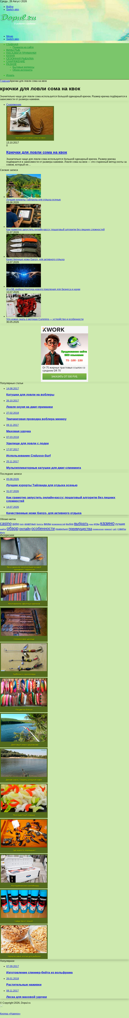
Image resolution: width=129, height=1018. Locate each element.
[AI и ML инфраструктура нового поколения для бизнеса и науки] (23, 286)
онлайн (25, 529)
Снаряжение (15, 61)
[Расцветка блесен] (24, 711)
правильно (61, 529)
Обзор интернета (22, 70)
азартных (30, 524)
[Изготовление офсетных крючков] (24, 605)
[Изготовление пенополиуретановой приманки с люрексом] (24, 570)
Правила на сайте (23, 47)
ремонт (108, 529)
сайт (115, 529)
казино (107, 523)
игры (97, 524)
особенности (43, 528)
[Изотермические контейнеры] (24, 887)
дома (91, 524)
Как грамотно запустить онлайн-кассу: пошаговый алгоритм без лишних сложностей (55, 229)
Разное (11, 64)
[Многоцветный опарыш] (24, 817)
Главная (5, 81)
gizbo (15, 524)
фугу (2, 532)
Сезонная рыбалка (20, 58)
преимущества (80, 529)
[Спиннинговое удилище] (24, 641)
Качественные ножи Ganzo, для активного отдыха (35, 259)
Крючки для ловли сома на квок (36, 152)
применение (98, 529)
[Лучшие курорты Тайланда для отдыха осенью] (23, 196)
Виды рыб (13, 50)
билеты (39, 524)
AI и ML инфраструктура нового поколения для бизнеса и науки (43, 289)
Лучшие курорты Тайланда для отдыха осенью (33, 199)
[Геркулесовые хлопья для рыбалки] (24, 958)
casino (6, 523)
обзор (13, 528)
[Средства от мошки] (24, 923)
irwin (22, 524)
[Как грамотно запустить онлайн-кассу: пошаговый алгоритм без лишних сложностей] (23, 226)
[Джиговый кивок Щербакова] (24, 746)
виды (47, 524)
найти (3, 529)
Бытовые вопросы (23, 67)
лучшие (120, 524)
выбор (69, 524)
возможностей (58, 524)
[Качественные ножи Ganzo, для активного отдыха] (23, 256)
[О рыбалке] (19, 31)
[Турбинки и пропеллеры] (24, 676)
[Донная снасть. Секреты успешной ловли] (24, 782)
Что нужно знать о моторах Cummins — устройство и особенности (45, 319)
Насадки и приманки (21, 53)
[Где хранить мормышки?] (24, 852)
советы (121, 529)
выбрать (81, 524)
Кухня (10, 55)
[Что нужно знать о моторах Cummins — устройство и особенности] (23, 316)
